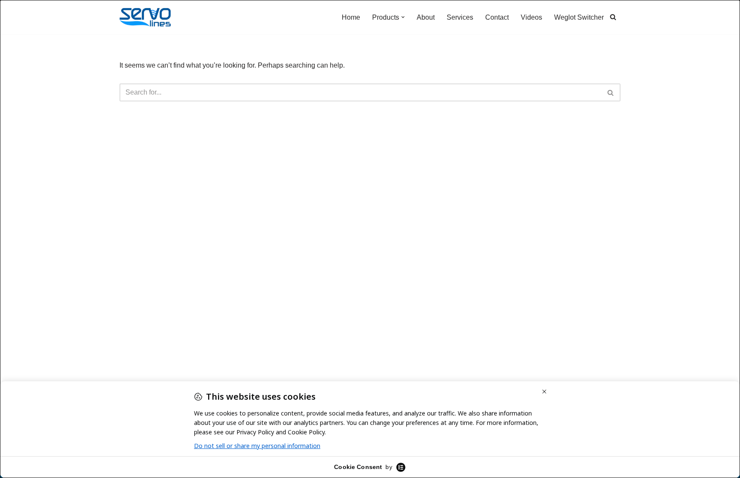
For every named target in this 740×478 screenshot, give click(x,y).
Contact (497, 17)
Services (460, 17)
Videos (531, 17)
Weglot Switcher (579, 17)
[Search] (613, 17)
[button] (403, 17)
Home (351, 17)
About (426, 17)
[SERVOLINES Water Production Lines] (145, 17)
